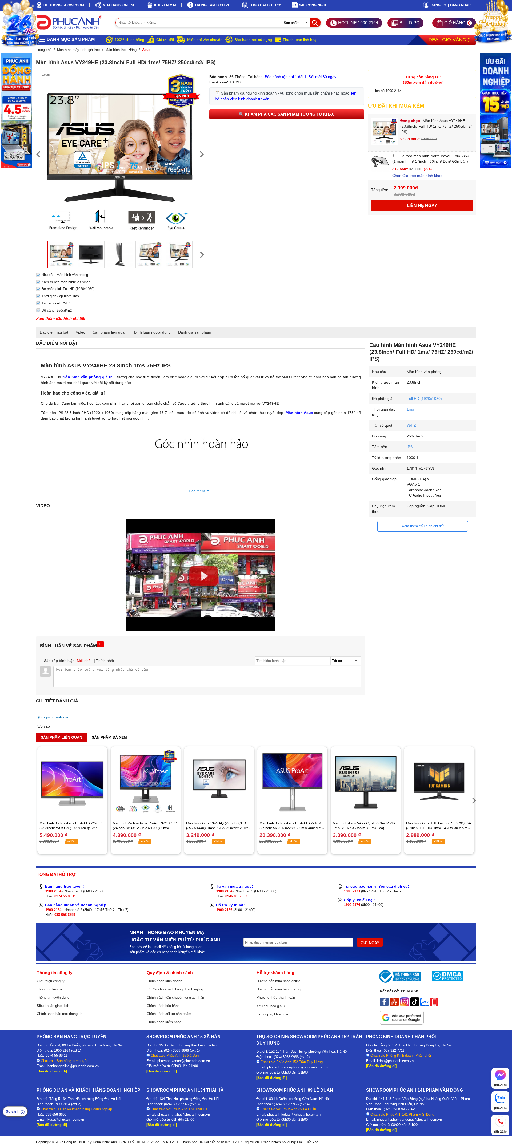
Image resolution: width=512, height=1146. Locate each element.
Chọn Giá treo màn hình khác (417, 175)
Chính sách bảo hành (163, 1006)
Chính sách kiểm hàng (164, 1022)
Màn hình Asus (299, 413)
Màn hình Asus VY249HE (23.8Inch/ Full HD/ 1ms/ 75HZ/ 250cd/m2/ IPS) (436, 126)
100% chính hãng (129, 40)
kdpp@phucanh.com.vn (395, 1061)
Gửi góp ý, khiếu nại (272, 1014)
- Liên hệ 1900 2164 (386, 91)
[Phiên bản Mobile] (434, 1005)
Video (80, 332)
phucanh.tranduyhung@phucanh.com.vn (298, 1067)
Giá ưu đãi (165, 40)
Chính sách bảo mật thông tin (59, 1014)
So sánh (15, 1112)
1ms (410, 409)
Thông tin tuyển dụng (53, 997)
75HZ (411, 425)
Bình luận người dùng (152, 332)
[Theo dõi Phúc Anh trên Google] (402, 1023)
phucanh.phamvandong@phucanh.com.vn (409, 1119)
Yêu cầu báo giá (270, 1006)
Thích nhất (105, 661)
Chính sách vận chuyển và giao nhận (175, 997)
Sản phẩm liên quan (110, 332)
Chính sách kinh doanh (164, 981)
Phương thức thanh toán (276, 997)
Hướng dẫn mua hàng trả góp (279, 989)
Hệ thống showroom (63, 5)
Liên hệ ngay (422, 205)
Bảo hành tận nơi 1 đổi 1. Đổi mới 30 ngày (300, 77)
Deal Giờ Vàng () (450, 39)
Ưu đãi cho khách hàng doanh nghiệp (175, 989)
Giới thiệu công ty (51, 981)
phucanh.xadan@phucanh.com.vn (183, 1061)
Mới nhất (84, 661)
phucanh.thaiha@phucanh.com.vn (183, 1114)
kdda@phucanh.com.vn (65, 1119)
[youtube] (394, 1005)
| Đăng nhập (459, 5)
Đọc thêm (197, 491)
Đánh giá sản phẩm (194, 332)
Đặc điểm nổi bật (54, 332)
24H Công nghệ (313, 5)
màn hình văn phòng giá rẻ (87, 377)
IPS (410, 447)
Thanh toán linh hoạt (300, 40)
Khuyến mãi (165, 5)
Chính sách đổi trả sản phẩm (169, 1014)
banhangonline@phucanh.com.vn (73, 1066)
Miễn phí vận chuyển (204, 40)
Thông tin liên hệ (49, 989)
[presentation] (38, 154)
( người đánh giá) (54, 717)
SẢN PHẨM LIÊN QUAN (61, 737)
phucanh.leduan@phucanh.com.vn (294, 1114)
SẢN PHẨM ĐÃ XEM (109, 737)
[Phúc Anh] (200, 629)
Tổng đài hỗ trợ (265, 5)
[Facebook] (384, 1005)
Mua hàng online (119, 5)
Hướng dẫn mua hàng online (279, 981)
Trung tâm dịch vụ (212, 5)
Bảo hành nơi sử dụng (253, 40)
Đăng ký (438, 5)
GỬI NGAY (370, 943)
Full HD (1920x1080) (424, 398)
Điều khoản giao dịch (53, 1006)
